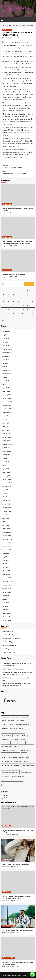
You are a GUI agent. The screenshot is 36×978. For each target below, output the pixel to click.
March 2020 (6, 472)
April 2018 (5, 525)
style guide (5, 761)
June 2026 (5, 338)
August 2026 (6, 331)
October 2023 (6, 409)
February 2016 (6, 616)
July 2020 (5, 458)
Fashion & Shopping (8, 635)
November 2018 (7, 507)
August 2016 (6, 595)
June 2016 (5, 602)
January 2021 (6, 437)
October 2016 (6, 588)
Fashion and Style (7, 642)
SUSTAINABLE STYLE (26, 772)
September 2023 (7, 412)
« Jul (2, 321)
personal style (24, 750)
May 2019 (5, 497)
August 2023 (6, 416)
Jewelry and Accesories (9, 645)
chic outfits (20, 720)
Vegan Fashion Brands (18, 776)
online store (18, 746)
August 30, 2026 (14, 834)
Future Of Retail (20, 739)
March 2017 (6, 571)
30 (32, 313)
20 (18, 309)
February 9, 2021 (14, 246)
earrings (5, 728)
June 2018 (5, 518)
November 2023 (7, 405)
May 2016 (5, 606)
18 (8, 309)
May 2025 (5, 363)
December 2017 (7, 539)
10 (3, 305)
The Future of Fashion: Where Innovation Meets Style (16, 679)
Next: (14, 172)
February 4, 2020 (15, 37)
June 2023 (5, 423)
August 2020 (6, 454)
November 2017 (7, 542)
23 (32, 309)
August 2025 (6, 356)
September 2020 (7, 451)
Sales (17, 754)
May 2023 (5, 426)
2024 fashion (6, 717)
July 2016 (5, 599)
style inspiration (16, 761)
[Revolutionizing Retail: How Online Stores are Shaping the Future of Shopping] (18, 948)
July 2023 (5, 419)
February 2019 (6, 500)
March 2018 (6, 528)
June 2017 (5, 560)
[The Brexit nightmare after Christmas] (18, 261)
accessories (24, 717)
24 (3, 313)
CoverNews (21, 975)
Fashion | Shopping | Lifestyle (11, 638)
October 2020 (6, 447)
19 (13, 309)
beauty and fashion (8, 631)
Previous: (12, 166)
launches (21, 743)
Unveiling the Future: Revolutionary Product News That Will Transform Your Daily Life (17, 673)
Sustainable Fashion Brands (10, 772)
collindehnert (5, 795)
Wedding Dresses (7, 30)
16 (32, 305)
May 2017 (5, 564)
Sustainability (15, 765)
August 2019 (6, 490)
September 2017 (7, 550)
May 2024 (5, 384)
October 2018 (6, 511)
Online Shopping (7, 746)
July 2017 (5, 557)
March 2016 (6, 613)
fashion (21, 728)
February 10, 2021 (15, 213)
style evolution (24, 757)
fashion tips (20, 732)
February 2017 (6, 574)
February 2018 (6, 532)
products (5, 754)
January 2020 (6, 479)
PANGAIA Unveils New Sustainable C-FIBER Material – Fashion (17, 210)
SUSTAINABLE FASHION (28, 765)
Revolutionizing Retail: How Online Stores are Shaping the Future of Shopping (16, 684)
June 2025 (5, 359)
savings (24, 754)
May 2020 (5, 465)
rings (12, 754)
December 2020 (7, 440)
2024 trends (15, 717)
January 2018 (6, 535)
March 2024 (6, 391)
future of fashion (7, 739)
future (24, 735)
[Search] (34, 19)
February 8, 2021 (14, 277)
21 (23, 309)
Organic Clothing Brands (9, 750)
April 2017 (5, 567)
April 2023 (5, 430)
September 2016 (7, 592)
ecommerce (13, 728)
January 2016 (6, 620)
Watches (19, 780)
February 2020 (6, 476)
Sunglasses (5, 765)
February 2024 (6, 395)
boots (4, 720)
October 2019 (6, 486)
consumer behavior (21, 724)
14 (23, 305)
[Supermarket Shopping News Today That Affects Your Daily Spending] (18, 816)
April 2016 (5, 609)
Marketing (30, 743)
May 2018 (5, 521)
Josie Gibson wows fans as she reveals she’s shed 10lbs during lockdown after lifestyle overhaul (17, 243)
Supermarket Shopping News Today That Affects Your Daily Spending (16, 664)
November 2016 (7, 585)
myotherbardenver (6, 798)
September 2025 (7, 352)
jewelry (14, 743)
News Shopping (7, 649)
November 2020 (7, 444)
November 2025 (7, 349)
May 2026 (5, 342)
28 (23, 313)
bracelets (11, 720)
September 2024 (7, 373)
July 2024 (5, 377)
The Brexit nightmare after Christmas (13, 274)
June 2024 (5, 380)
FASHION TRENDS (6, 735)
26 (13, 313)
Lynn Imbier (6, 37)
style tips (26, 761)
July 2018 (5, 514)
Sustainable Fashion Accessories (11, 769)
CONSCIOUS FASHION (7, 724)
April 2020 (5, 469)
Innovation (5, 743)
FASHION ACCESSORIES (8, 732)
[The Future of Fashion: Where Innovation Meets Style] (18, 916)
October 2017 (6, 546)
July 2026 (5, 335)
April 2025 (5, 366)
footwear (17, 735)
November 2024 (7, 370)
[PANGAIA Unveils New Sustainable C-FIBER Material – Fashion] (18, 195)
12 (13, 305)
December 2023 (7, 402)
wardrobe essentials (8, 780)
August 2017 (6, 553)
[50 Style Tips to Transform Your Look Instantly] (18, 850)
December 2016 (7, 581)
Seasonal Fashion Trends (9, 757)
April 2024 (5, 388)
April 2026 (5, 345)
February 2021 (6, 433)
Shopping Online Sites (8, 652)
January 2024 (6, 398)
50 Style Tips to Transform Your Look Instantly (16, 669)
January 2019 (6, 504)
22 (28, 309)
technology (6, 776)
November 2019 (7, 483)
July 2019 (5, 493)
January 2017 (6, 578)
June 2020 (5, 461)
